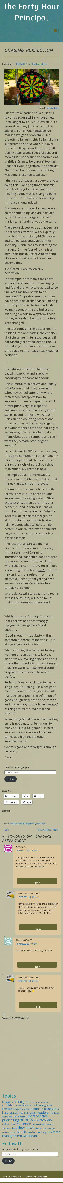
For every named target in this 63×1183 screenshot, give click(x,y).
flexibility (24, 1109)
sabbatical (36, 1124)
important (23, 1113)
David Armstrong (39, 63)
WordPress (42, 1176)
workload (40, 823)
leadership (45, 1112)
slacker (6, 1128)
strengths (51, 1128)
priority (13, 823)
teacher (32, 1132)
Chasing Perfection (28, 51)
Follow (10, 779)
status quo (41, 1128)
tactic (22, 1131)
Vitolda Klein (53, 107)
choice (31, 1102)
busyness (8, 1102)
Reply (37, 882)
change (21, 1101)
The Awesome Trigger (49, 829)
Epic (5, 829)
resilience (23, 1123)
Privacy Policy (20, 1180)
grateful (55, 1109)
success (5, 1132)
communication (42, 1102)
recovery (45, 1120)
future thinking (41, 1109)
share (43, 1125)
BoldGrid (17, 1176)
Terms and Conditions (39, 1180)
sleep (14, 1128)
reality (36, 1121)
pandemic (19, 1116)
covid (35, 1105)
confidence (9, 1105)
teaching (41, 1132)
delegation (45, 1105)
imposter (32, 1113)
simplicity (49, 1125)
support (13, 1133)
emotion (7, 1109)
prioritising (10, 1120)
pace (9, 1116)
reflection (8, 1124)
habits (7, 1112)
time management (26, 823)
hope (15, 1113)
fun (29, 1109)
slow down (25, 1127)
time (50, 1132)
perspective (38, 1116)
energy (16, 1109)
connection (24, 1105)
